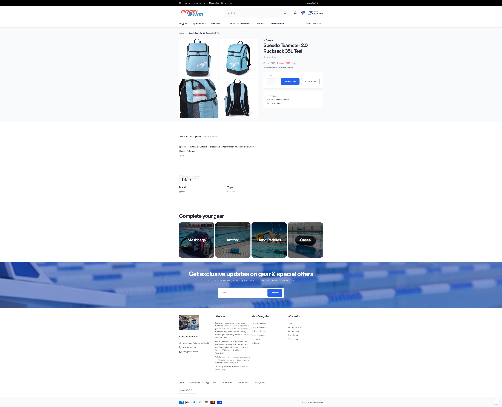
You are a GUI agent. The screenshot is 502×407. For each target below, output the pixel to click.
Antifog (233, 240)
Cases (305, 240)
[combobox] (257, 13)
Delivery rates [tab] (211, 136)
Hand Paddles (269, 240)
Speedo (268, 40)
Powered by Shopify (317, 402)
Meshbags (197, 240)
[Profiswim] (189, 329)
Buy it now (310, 81)
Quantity (269, 76)
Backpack (231, 192)
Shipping (274, 67)
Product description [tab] (190, 136)
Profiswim (309, 402)
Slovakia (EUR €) (312, 3)
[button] (315, 13)
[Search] (285, 13)
